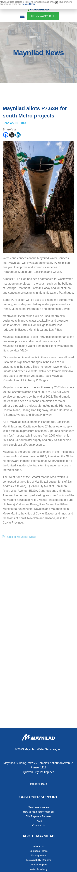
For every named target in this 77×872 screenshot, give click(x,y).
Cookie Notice (28, 4)
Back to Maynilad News (21, 536)
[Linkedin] (18, 135)
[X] (12, 135)
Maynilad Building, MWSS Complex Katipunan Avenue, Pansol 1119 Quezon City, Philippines (38, 767)
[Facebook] (5, 135)
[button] (22, 16)
